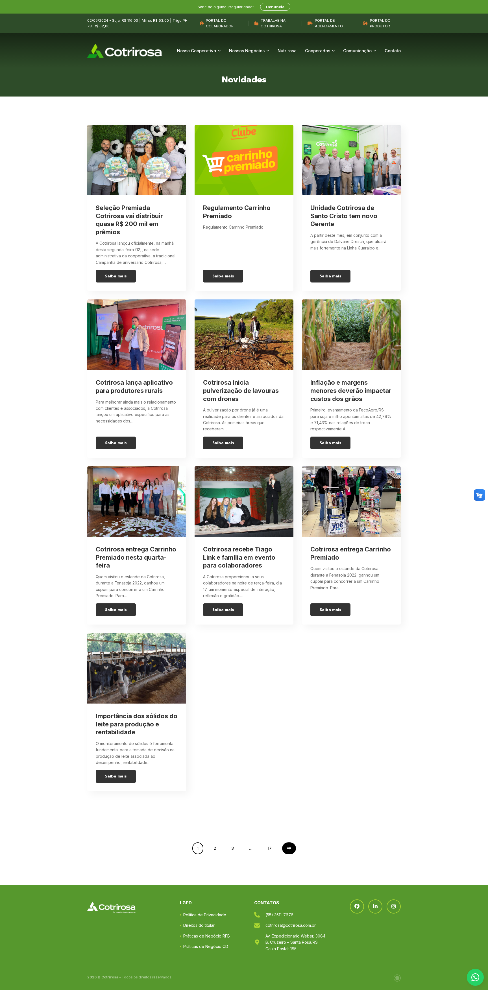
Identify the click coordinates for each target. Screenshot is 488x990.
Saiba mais (116, 276)
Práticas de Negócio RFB (206, 936)
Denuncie (275, 7)
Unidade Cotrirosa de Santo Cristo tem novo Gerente (343, 215)
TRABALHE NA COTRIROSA (273, 23)
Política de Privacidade (204, 914)
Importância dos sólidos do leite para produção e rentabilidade (136, 724)
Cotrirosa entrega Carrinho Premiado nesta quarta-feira (136, 557)
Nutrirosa (287, 50)
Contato (393, 50)
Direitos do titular (199, 925)
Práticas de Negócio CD (205, 946)
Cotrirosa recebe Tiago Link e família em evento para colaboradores (239, 557)
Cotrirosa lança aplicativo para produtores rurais (134, 386)
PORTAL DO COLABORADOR (220, 23)
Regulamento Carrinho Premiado (237, 212)
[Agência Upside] (397, 978)
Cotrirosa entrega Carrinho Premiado (350, 553)
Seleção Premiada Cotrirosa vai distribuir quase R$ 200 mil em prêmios (129, 220)
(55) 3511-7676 (279, 914)
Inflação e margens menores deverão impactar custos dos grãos (350, 390)
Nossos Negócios (247, 50)
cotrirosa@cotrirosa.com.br (290, 925)
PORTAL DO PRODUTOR (380, 23)
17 (270, 848)
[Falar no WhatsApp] (475, 977)
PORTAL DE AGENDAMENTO (329, 23)
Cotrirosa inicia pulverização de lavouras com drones (241, 390)
